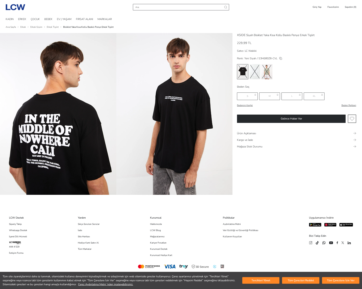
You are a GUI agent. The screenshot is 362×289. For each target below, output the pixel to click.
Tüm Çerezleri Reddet (301, 280)
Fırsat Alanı (84, 19)
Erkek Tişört (53, 27)
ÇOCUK (35, 19)
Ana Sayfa (11, 27)
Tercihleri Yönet (261, 280)
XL (314, 96)
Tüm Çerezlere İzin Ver (340, 280)
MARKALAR (104, 19)
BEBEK (48, 19)
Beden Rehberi (348, 105)
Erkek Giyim (36, 27)
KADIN (10, 19)
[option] (242, 71)
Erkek (23, 27)
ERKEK (22, 19)
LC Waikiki (251, 51)
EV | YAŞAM (64, 19)
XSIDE (241, 35)
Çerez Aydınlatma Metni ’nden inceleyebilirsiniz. (105, 284)
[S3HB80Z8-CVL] (280, 58)
